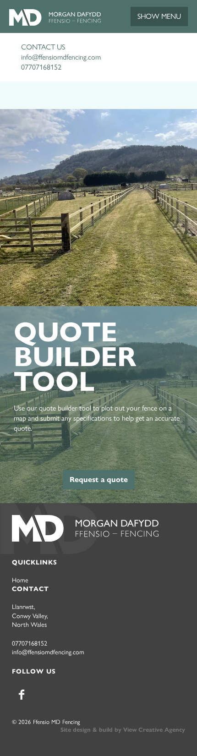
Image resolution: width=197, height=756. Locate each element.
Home (20, 580)
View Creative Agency (154, 730)
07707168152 (41, 67)
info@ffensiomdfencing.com (61, 57)
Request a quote (99, 479)
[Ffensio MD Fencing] (55, 23)
